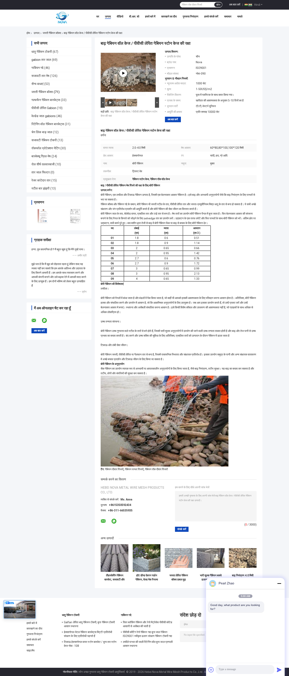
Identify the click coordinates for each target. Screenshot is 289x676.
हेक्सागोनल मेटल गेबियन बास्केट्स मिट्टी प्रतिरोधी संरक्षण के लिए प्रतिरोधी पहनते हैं (88, 634)
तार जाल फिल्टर (40, 172)
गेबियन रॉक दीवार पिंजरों (156, 469)
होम (28, 33)
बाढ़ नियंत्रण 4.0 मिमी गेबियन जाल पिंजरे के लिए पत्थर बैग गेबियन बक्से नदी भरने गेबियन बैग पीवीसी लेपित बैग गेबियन (243, 577)
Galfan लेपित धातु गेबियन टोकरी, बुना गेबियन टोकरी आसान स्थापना (89, 624)
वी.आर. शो (134, 16)
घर (97, 16)
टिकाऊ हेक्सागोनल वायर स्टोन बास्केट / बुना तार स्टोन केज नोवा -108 (90, 643)
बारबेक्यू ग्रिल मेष (41, 156)
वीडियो (120, 16)
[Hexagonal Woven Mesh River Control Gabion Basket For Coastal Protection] (123, 73)
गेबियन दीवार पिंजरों (114, 469)
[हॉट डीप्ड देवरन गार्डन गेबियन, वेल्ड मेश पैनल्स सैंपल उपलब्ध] (146, 558)
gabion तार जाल (41, 60)
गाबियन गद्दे (37, 68)
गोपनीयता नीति (70, 671)
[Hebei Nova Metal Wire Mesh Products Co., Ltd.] (62, 17)
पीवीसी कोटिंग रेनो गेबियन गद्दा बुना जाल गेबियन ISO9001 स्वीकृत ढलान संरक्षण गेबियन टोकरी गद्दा (147, 634)
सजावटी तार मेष (40, 76)
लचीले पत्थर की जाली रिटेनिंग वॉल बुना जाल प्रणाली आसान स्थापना (148, 643)
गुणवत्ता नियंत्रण (190, 16)
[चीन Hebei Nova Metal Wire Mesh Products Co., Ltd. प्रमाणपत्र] (43, 216)
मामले (239, 16)
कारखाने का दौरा (169, 16)
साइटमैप (31, 650)
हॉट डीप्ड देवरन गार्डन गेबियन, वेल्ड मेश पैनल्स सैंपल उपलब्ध (146, 577)
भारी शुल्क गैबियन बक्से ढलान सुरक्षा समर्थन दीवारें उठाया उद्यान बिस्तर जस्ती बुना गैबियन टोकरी (210, 577)
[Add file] (211, 669)
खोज (218, 4)
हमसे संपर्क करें (211, 16)
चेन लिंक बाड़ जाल (41, 132)
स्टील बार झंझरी (40, 188)
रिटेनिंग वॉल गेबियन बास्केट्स (47, 124)
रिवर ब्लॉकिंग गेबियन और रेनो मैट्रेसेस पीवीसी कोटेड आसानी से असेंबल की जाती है (147, 624)
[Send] (279, 669)
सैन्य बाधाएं (37, 84)
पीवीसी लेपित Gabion (43, 108)
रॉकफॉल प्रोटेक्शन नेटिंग (45, 148)
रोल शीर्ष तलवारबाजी (43, 164)
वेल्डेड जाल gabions (43, 116)
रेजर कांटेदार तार (41, 180)
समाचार (227, 16)
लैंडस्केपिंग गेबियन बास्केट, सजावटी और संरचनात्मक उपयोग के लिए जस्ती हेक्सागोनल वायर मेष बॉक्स (114, 577)
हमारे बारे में (150, 16)
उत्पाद (108, 16)
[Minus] (279, 583)
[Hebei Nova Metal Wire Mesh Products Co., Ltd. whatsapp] (47, 320)
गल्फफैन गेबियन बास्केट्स (45, 100)
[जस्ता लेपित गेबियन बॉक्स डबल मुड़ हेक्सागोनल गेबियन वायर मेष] (178, 558)
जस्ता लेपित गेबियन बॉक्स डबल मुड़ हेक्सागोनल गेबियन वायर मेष (178, 577)
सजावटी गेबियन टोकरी (44, 140)
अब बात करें (234, 4)
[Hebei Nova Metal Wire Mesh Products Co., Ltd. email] (36, 320)
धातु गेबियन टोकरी (41, 52)
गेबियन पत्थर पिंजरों (134, 469)
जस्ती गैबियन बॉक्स (52, 33)
